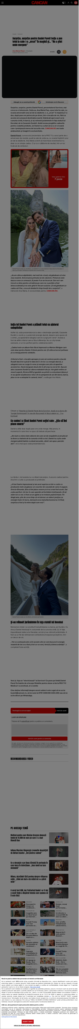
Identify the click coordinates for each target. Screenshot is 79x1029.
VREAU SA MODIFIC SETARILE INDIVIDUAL (27, 1025)
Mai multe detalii (35, 987)
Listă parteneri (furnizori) (9, 1017)
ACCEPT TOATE (28, 1021)
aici (50, 996)
